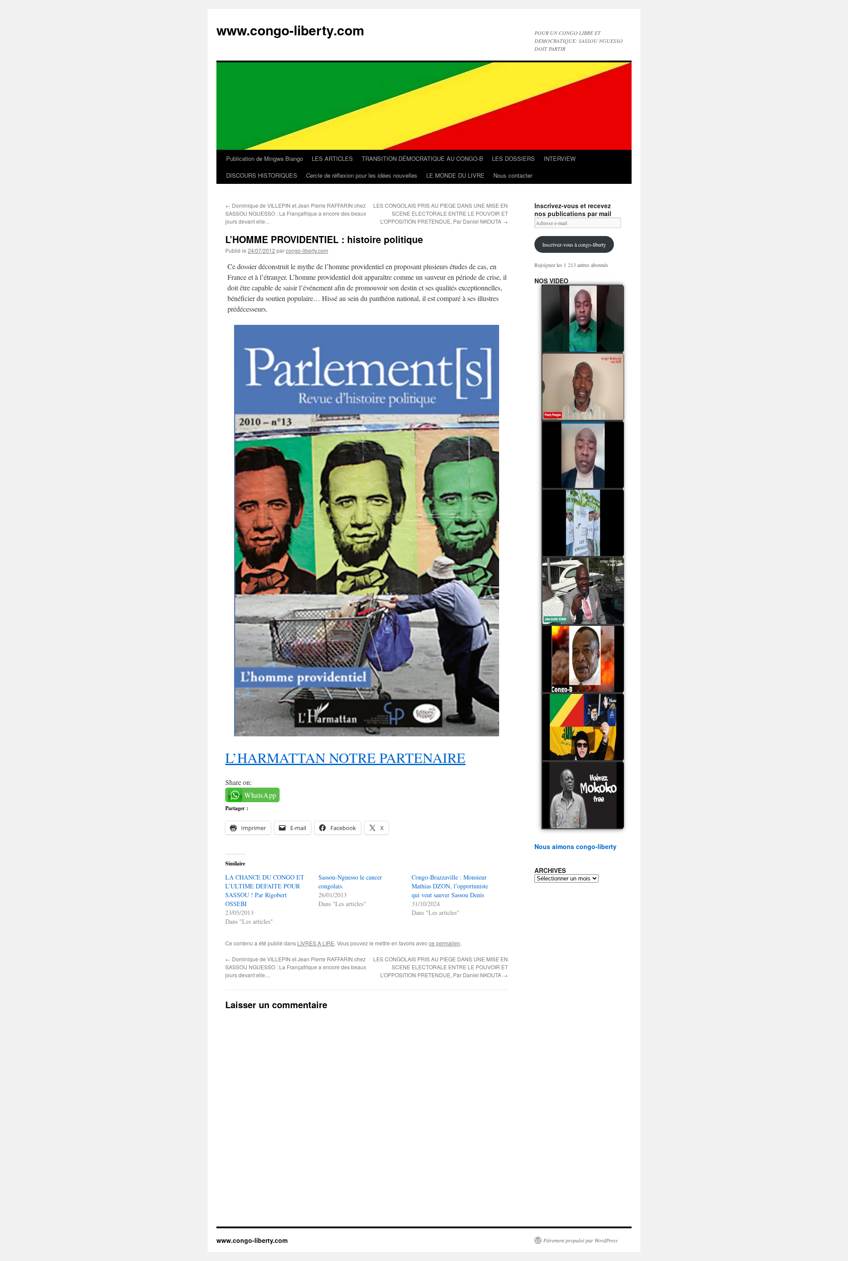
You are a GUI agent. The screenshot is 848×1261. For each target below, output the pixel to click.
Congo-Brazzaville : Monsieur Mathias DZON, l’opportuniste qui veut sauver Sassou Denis (450, 886)
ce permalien (444, 943)
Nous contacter (512, 175)
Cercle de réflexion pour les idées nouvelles (361, 175)
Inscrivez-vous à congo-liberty (574, 244)
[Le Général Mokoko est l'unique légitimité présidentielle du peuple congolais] (583, 795)
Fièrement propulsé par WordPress (580, 1240)
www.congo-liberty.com (290, 29)
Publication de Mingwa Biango (264, 158)
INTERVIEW (559, 158)
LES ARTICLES (332, 158)
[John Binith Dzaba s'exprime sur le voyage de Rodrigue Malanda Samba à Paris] (583, 591)
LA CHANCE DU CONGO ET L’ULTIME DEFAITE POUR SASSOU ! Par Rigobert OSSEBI (264, 890)
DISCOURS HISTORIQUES (261, 175)
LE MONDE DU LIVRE (455, 175)
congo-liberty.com (307, 250)
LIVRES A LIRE (315, 943)
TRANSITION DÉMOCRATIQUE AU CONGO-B (422, 158)
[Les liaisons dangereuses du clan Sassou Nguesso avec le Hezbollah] (583, 727)
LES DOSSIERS (513, 158)
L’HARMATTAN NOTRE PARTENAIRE (345, 757)
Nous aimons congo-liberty (575, 846)
